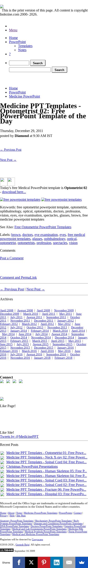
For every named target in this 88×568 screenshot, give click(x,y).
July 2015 (23, 344)
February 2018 (63, 357)
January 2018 (42, 357)
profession (44, 243)
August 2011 (34, 317)
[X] (31, 562)
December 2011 (43, 320)
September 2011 (56, 317)
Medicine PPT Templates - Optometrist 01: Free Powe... (46, 453)
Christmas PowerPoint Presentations (32, 466)
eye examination (46, 235)
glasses (37, 239)
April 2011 (48, 313)
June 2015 (6, 344)
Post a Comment (11, 258)
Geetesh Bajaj (23, 544)
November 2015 (20, 347)
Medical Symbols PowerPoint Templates (46, 531)
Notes (22, 50)
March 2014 (60, 330)
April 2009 (43, 310)
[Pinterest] (44, 562)
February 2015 (19, 340)
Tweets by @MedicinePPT (19, 436)
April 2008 (6, 310)
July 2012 (16, 327)
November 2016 (20, 357)
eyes (63, 235)
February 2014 (40, 330)
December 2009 (9, 313)
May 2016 (64, 351)
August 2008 (25, 310)
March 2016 (29, 351)
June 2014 (25, 334)
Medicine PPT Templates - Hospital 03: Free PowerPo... (46, 494)
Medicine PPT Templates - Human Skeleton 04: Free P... (46, 476)
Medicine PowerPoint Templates (40, 512)
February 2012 (9, 324)
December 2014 (64, 337)
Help (12, 515)
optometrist (8, 243)
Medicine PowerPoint (24, 96)
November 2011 (20, 320)
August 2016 (34, 354)
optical (71, 239)
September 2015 (62, 344)
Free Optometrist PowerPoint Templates (42, 227)
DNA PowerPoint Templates (14, 526)
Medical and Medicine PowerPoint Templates (35, 534)
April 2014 (78, 330)
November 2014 (41, 337)
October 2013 (35, 327)
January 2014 (18, 330)
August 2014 (59, 334)
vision (73, 243)
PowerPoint (17, 42)
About (11, 512)
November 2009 (64, 310)
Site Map (21, 515)
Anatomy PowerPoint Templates (16, 520)
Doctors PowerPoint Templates (47, 526)
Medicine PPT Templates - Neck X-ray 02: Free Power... (46, 457)
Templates (25, 46)
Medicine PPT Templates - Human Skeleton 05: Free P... (46, 471)
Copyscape (37, 539)
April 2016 (47, 351)
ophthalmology (54, 239)
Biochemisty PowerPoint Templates (53, 520)
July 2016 (16, 354)
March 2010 (30, 313)
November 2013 (57, 327)
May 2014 (8, 334)
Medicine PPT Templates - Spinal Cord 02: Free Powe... (46, 485)
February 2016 (9, 351)
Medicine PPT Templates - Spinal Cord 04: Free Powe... (46, 462)
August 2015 (41, 344)
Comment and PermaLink (18, 277)
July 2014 (41, 334)
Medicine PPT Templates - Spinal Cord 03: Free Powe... (46, 480)
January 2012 (65, 320)
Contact (78, 512)
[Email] (69, 562)
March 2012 (29, 324)
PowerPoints (65, 512)
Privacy (4, 515)
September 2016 (56, 354)
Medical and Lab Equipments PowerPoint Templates (39, 528)
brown (16, 235)
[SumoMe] (81, 562)
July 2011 (16, 317)
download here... (14, 192)
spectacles (60, 243)
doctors (27, 235)
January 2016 (65, 347)
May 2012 (64, 324)
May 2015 (74, 340)
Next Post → (8, 160)
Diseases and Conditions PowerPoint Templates (58, 523)
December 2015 (43, 347)
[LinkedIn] (56, 562)
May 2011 (65, 313)
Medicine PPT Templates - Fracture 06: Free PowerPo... (46, 489)
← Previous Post (10, 149)
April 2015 (57, 340)
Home (13, 38)
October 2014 (18, 337)
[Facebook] (19, 562)
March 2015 (39, 340)
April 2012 (47, 324)
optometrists (26, 243)
